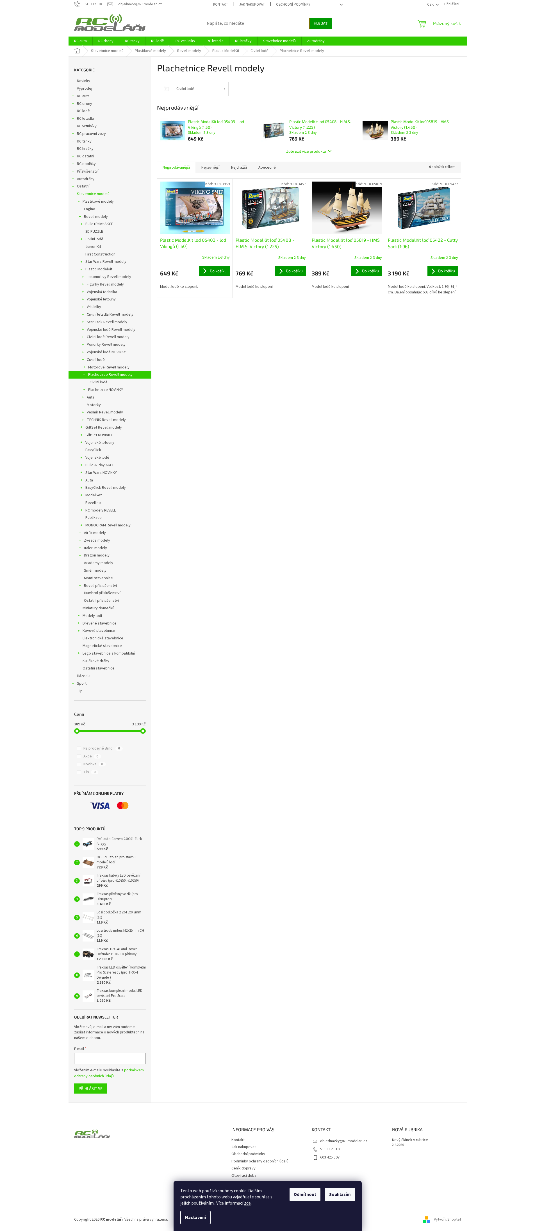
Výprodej (84, 88)
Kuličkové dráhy (96, 661)
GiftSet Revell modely (103, 427)
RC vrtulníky (87, 126)
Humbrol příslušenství (102, 593)
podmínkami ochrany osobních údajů (109, 1073)
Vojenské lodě (97, 457)
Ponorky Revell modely (106, 344)
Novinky (83, 81)
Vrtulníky (94, 307)
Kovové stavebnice (99, 630)
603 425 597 (330, 1157)
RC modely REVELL (100, 510)
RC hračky (85, 148)
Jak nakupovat (252, 4)
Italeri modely (95, 548)
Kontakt (220, 4)
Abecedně (267, 167)
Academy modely (98, 563)
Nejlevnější (210, 167)
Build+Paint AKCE (99, 224)
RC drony (84, 104)
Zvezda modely (97, 540)
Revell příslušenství (100, 586)
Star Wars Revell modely (105, 261)
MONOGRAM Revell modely (108, 525)
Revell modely (96, 217)
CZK (430, 4)
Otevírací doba (243, 1175)
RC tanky (84, 141)
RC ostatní (85, 156)
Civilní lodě (94, 239)
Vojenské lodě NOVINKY (106, 352)
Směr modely (95, 570)
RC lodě (83, 111)
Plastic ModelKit (98, 269)
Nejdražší (239, 167)
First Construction (100, 254)
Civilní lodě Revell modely (108, 337)
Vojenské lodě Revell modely (111, 329)
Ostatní (83, 186)
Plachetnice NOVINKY (105, 390)
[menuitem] (80, 41)
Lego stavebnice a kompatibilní (109, 653)
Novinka (93, 764)
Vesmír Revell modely (105, 412)
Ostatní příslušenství (101, 600)
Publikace (93, 518)
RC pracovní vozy (91, 134)
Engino (89, 209)
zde (247, 1203)
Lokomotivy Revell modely (109, 277)
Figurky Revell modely (105, 284)
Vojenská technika (102, 292)
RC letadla (85, 118)
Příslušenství (88, 171)
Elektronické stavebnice (103, 638)
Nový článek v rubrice (410, 1140)
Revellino (93, 503)
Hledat (320, 23)
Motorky (94, 405)
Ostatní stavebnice (99, 668)
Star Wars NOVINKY (101, 473)
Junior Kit (93, 247)
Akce (90, 756)
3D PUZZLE (94, 231)
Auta (90, 397)
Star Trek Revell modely (107, 322)
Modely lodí (92, 616)
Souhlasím (340, 1194)
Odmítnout (305, 1194)
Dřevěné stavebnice (100, 623)
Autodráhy (85, 179)
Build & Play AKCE (99, 465)
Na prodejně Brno (101, 748)
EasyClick (93, 450)
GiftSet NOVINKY (98, 435)
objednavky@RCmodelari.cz (343, 1141)
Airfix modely (95, 533)
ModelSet (93, 495)
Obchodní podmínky (293, 4)
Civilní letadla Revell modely (110, 314)
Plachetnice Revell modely (110, 374)
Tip (80, 691)
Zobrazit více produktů (306, 151)
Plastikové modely (98, 201)
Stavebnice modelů (93, 194)
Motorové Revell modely (108, 367)
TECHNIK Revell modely (106, 420)
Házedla (83, 676)
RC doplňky (86, 164)
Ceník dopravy (243, 1168)
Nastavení (195, 1217)
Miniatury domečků (98, 608)
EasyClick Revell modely (105, 487)
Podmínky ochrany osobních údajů (259, 1161)
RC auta (83, 96)
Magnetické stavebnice (102, 646)
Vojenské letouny (101, 299)
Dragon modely (97, 555)
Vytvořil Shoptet (447, 1219)
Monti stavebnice (98, 578)
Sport (81, 683)
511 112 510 (330, 1149)
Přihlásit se (91, 1088)
